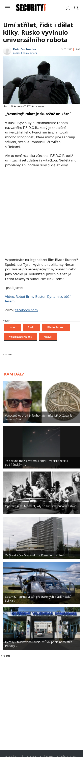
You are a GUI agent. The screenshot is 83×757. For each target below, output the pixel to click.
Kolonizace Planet (20, 336)
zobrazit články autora (25, 52)
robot (12, 327)
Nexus (48, 336)
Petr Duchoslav (24, 49)
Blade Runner (56, 327)
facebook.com (26, 310)
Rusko (31, 327)
